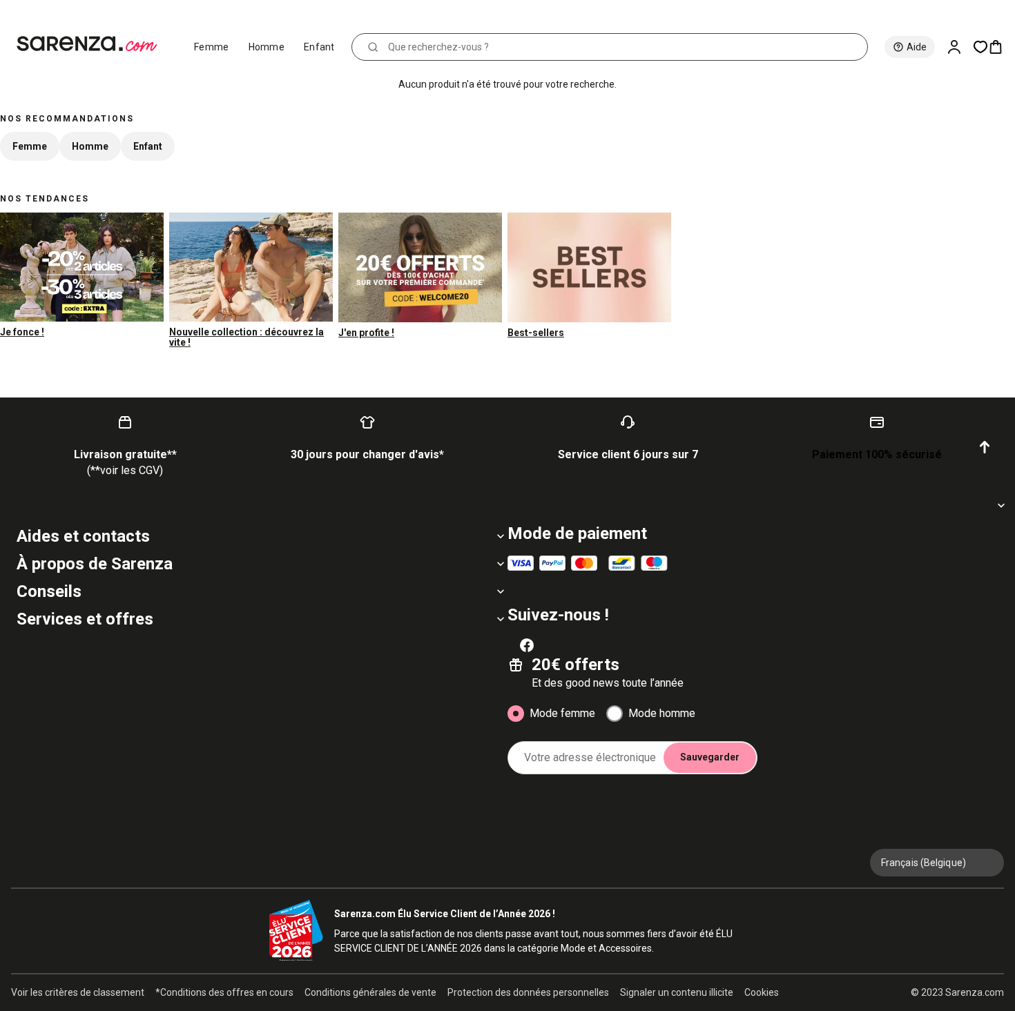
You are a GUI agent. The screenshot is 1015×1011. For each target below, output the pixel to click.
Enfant (319, 46)
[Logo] (93, 44)
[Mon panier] (1001, 46)
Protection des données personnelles (528, 992)
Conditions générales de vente (370, 992)
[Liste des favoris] (980, 46)
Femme (211, 46)
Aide (917, 46)
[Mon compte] (960, 46)
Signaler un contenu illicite (676, 992)
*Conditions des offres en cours (224, 992)
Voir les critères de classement (77, 992)
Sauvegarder (710, 757)
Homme (267, 46)
